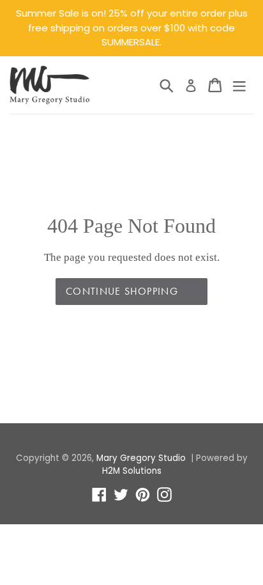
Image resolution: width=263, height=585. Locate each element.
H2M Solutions (132, 471)
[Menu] (239, 85)
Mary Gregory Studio (141, 458)
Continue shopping (122, 291)
